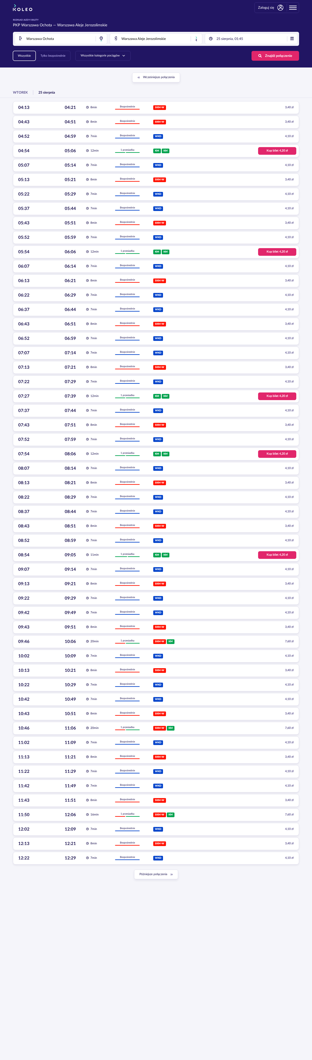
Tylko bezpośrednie (53, 55)
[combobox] (61, 39)
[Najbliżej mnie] (101, 39)
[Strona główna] (22, 7)
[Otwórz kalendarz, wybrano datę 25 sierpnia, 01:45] (292, 39)
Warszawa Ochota (36, 25)
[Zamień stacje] (196, 39)
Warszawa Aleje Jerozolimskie (82, 25)
